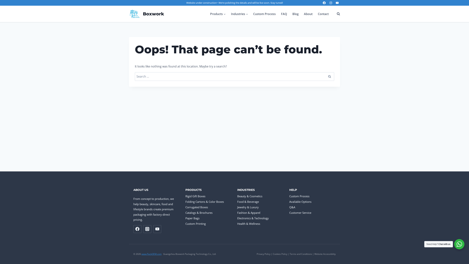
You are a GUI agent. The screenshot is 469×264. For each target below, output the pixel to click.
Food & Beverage (248, 201)
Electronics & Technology (253, 218)
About (308, 14)
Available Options (300, 201)
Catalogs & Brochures (199, 212)
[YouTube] (337, 3)
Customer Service (300, 212)
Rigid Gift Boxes (195, 196)
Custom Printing (195, 223)
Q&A (292, 207)
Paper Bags (192, 218)
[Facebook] (324, 3)
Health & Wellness (248, 223)
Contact (323, 14)
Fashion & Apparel (248, 212)
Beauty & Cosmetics (249, 196)
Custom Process (264, 14)
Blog (295, 14)
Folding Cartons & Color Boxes (204, 201)
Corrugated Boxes (196, 207)
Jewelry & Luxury (248, 207)
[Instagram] (331, 3)
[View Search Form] (336, 14)
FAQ (284, 14)
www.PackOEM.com (151, 254)
